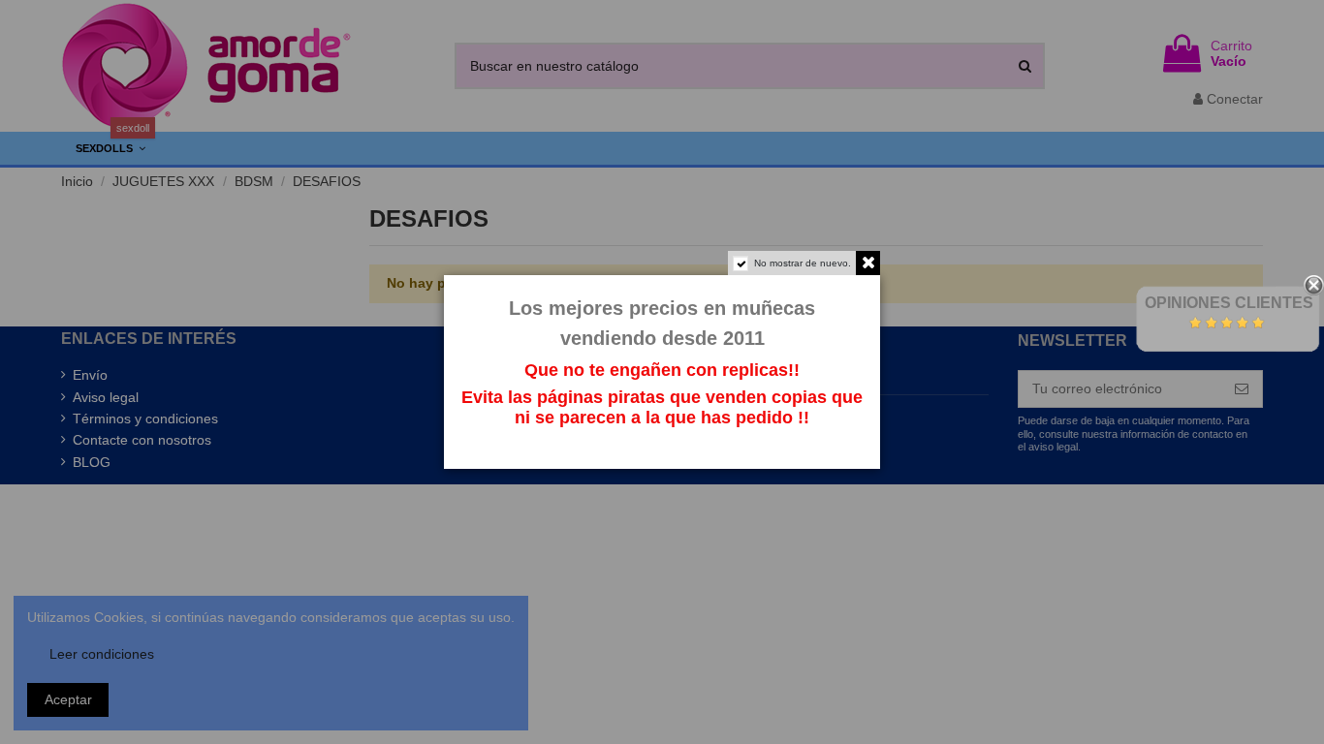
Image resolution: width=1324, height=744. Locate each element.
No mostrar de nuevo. (802, 263)
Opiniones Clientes (1229, 302)
